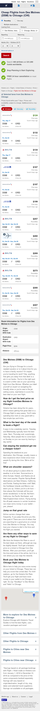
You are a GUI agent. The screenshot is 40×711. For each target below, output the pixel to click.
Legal (31, 696)
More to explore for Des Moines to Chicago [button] (19, 616)
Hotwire (6, 2)
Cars (18, 2)
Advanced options (6, 51)
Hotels (13, 2)
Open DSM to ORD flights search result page (20, 120)
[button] (6, 599)
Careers (23, 696)
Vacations (30, 2)
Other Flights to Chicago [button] (15, 641)
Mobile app (5, 696)
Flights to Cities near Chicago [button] (18, 660)
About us (15, 696)
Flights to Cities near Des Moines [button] (16, 650)
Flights (23, 2)
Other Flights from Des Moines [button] (19, 633)
